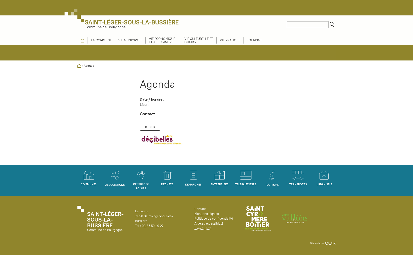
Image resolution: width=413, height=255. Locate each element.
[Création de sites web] (330, 243)
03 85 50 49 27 (152, 226)
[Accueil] (79, 66)
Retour (150, 126)
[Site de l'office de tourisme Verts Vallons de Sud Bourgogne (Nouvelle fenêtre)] (295, 218)
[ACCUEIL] (82, 40)
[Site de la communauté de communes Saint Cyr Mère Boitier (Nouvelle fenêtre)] (258, 218)
